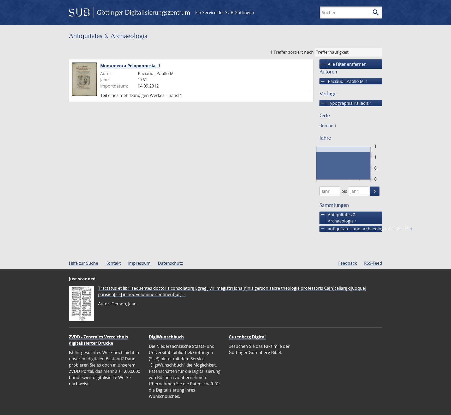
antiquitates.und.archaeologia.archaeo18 (350, 229)
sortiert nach (301, 52)
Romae (327, 125)
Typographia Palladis (345, 103)
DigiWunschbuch (166, 337)
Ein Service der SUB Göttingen (224, 12)
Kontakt (113, 263)
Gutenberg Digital (247, 337)
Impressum (139, 263)
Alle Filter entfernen (342, 64)
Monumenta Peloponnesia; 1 (130, 66)
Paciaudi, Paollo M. (343, 81)
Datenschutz (170, 263)
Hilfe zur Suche (83, 263)
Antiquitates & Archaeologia (338, 218)
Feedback (347, 263)
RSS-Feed (373, 263)
